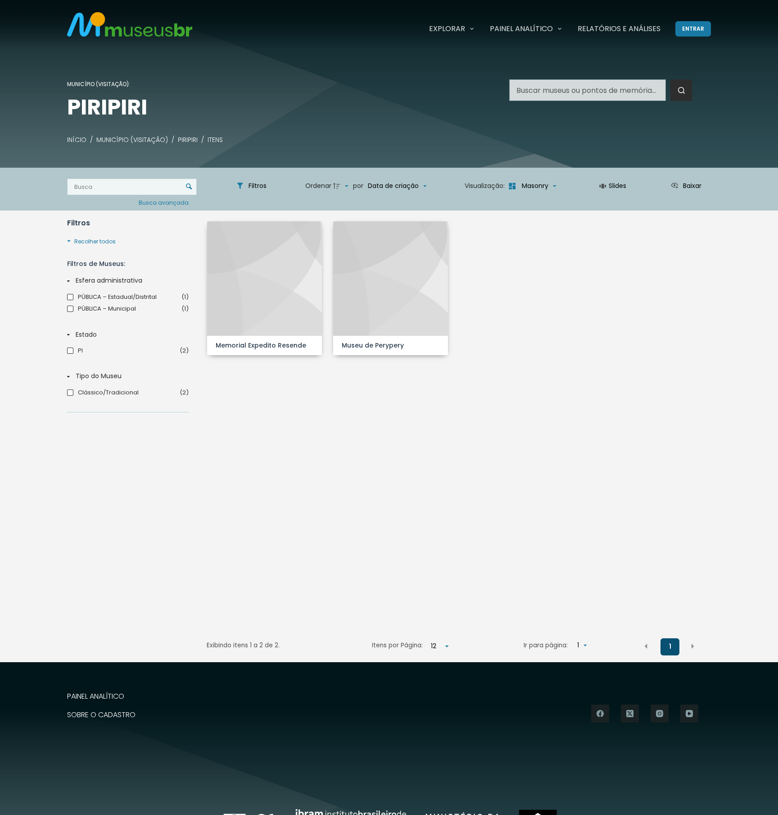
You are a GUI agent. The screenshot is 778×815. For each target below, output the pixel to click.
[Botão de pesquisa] (681, 90)
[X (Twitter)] (630, 714)
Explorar (447, 28)
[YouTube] (689, 714)
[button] (646, 646)
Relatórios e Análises (619, 28)
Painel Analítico (521, 28)
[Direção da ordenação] (341, 186)
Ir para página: (546, 645)
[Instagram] (660, 714)
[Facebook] (600, 714)
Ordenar (318, 185)
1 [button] (670, 646)
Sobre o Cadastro (101, 715)
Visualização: (486, 185)
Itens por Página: (397, 645)
